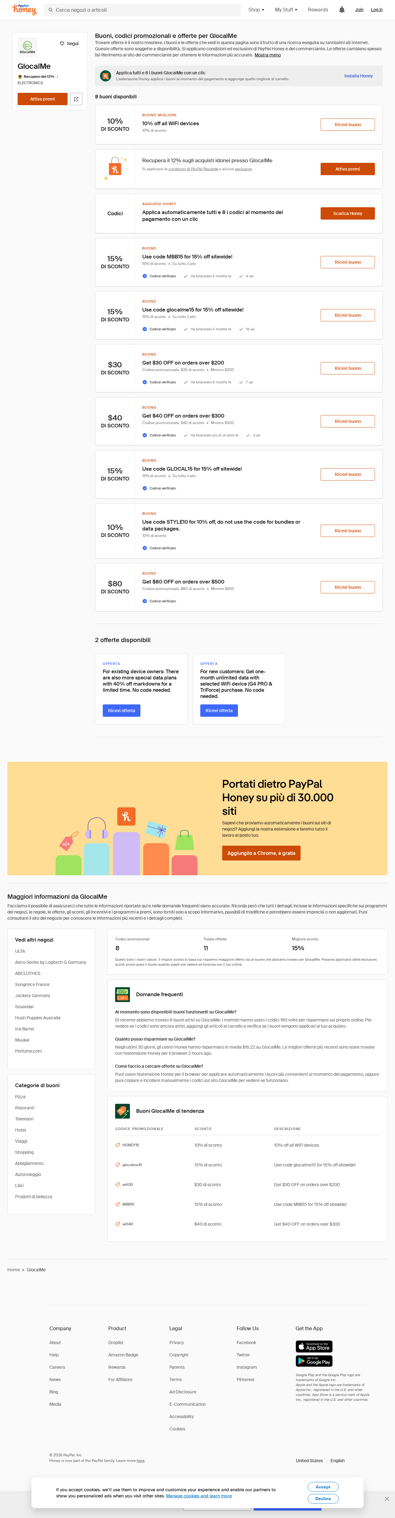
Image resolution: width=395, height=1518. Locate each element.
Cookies (177, 1429)
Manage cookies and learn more (199, 1495)
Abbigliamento (29, 1163)
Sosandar (24, 1006)
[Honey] (24, 10)
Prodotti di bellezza (33, 1196)
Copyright (179, 1355)
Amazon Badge (123, 1355)
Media (55, 1404)
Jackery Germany (32, 995)
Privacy (176, 1342)
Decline (323, 1498)
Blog (53, 1392)
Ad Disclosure (182, 1392)
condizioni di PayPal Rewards (193, 169)
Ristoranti (24, 1108)
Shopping (24, 1152)
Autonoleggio (28, 1174)
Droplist (115, 1342)
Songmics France (32, 984)
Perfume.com (28, 1051)
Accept (323, 1486)
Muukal (22, 1040)
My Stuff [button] (284, 9)
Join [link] (359, 9)
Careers (57, 1367)
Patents (177, 1367)
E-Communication (187, 1404)
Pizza (20, 1096)
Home (13, 1270)
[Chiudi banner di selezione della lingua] (387, 1499)
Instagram (247, 1367)
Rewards (318, 9)
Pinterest (246, 1379)
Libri (19, 1185)
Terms (175, 1379)
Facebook (246, 1342)
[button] (320, 1461)
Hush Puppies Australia (37, 1018)
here (140, 1460)
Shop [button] (254, 9)
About (55, 1342)
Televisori (24, 1119)
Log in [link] (377, 9)
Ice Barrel (24, 1029)
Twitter (243, 1355)
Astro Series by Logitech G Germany (50, 962)
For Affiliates (120, 1379)
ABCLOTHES (27, 973)
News (54, 1379)
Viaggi (21, 1141)
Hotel (20, 1130)
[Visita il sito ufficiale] (76, 99)
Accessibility (181, 1416)
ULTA (20, 951)
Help (54, 1355)
